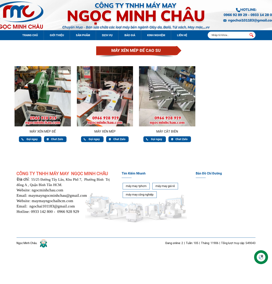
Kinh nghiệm (156, 35)
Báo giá (129, 35)
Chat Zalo (57, 139)
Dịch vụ (107, 35)
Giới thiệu (57, 35)
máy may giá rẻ (165, 186)
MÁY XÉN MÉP (104, 131)
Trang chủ (30, 35)
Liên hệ (182, 35)
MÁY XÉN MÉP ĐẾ (43, 131)
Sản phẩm (83, 35)
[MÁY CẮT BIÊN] (167, 68)
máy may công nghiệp (140, 194)
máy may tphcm (136, 186)
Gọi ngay (32, 139)
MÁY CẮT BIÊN (167, 131)
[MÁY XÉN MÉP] (105, 68)
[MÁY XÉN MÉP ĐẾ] (43, 68)
